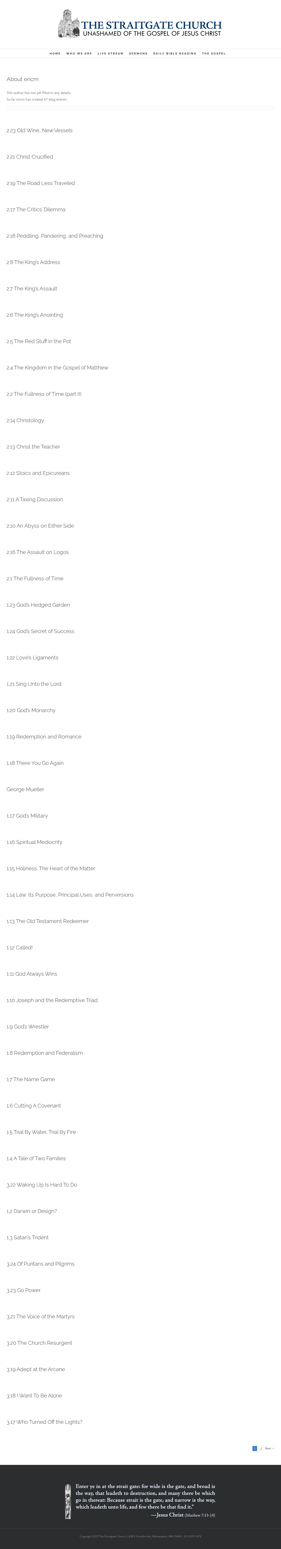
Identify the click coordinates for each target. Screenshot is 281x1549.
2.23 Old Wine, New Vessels (40, 130)
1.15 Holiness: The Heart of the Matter (51, 868)
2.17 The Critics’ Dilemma (36, 209)
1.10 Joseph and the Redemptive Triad (52, 1000)
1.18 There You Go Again (35, 763)
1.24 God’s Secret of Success (40, 631)
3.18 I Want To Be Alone (34, 1395)
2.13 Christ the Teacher (33, 446)
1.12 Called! (20, 947)
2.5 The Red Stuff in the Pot (39, 341)
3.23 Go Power (24, 1290)
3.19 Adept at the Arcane (36, 1369)
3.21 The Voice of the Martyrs (41, 1316)
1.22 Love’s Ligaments (32, 657)
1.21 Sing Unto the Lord (34, 684)
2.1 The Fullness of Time (35, 578)
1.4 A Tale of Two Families (36, 1158)
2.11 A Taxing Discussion (35, 499)
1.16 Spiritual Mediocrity (34, 842)
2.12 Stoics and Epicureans (38, 473)
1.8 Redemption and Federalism (45, 1053)
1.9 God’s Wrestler (28, 1026)
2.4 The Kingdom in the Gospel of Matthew (57, 367)
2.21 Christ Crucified (30, 157)
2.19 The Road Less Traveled (41, 183)
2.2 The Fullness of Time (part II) (44, 394)
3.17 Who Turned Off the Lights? (44, 1422)
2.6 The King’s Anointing (35, 315)
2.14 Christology (25, 420)
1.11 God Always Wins (32, 974)
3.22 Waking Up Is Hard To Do (42, 1185)
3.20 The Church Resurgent (39, 1343)
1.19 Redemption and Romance (44, 736)
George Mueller (25, 789)
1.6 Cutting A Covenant (34, 1105)
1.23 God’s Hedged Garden (38, 605)
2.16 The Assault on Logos (38, 552)
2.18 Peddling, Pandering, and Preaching (55, 236)
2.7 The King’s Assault (32, 288)
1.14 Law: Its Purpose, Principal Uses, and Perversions (70, 895)
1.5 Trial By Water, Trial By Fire (41, 1132)
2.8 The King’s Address (33, 262)
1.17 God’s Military (27, 816)
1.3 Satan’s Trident (28, 1237)
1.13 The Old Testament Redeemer (48, 921)
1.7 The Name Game (31, 1079)
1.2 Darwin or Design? (32, 1211)
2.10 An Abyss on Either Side (40, 526)
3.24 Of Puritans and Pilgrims (41, 1264)
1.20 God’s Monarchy (31, 710)
